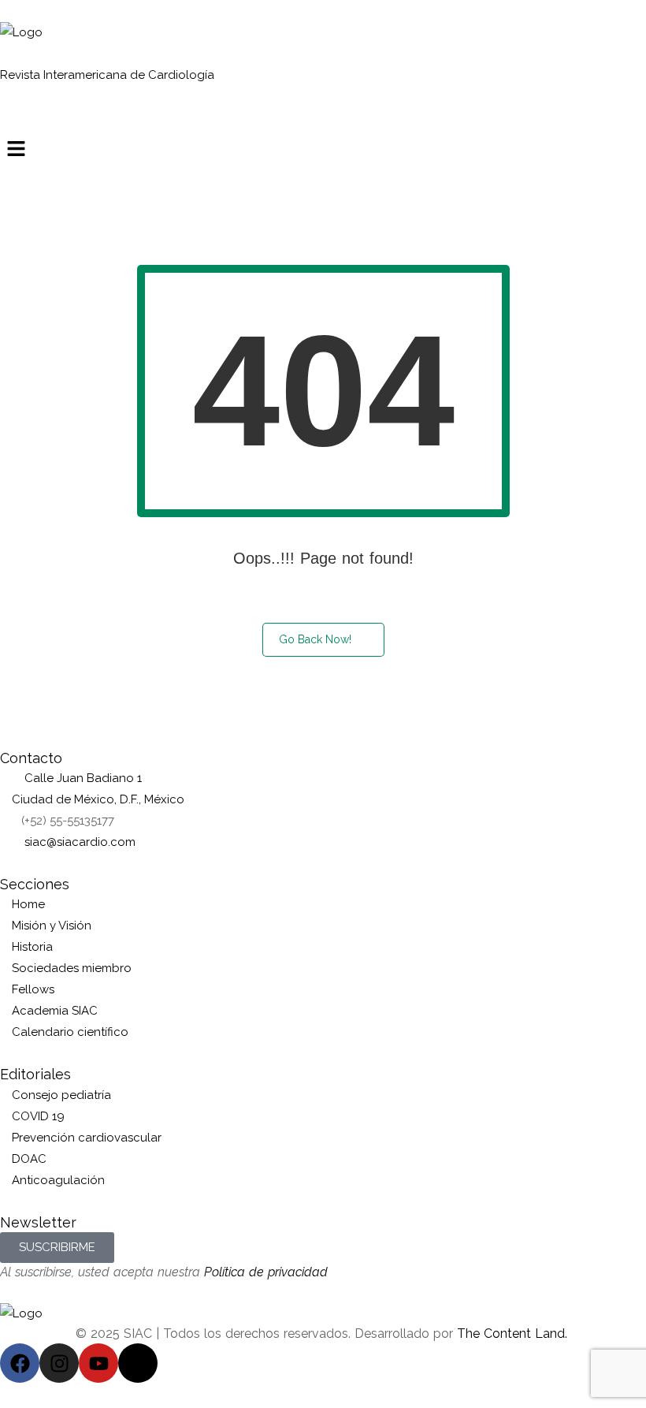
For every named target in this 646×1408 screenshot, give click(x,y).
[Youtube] (98, 1363)
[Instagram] (59, 1363)
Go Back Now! (315, 639)
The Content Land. (514, 1333)
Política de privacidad (266, 1272)
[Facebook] (19, 1363)
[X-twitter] (138, 1363)
